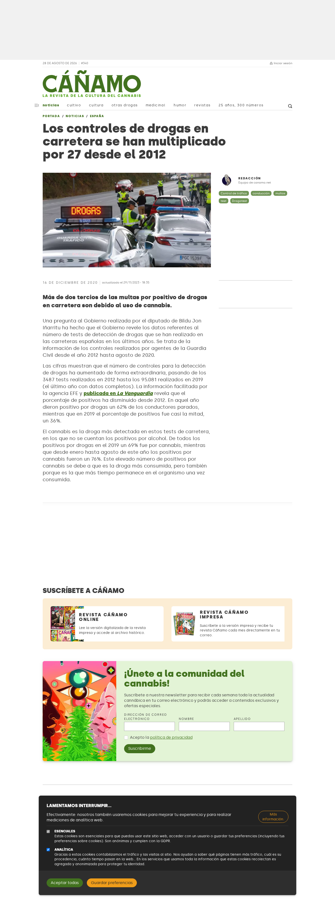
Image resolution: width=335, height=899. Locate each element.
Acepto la (161, 737)
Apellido (242, 719)
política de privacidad (171, 737)
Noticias (51, 105)
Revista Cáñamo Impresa (224, 615)
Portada (51, 116)
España (97, 116)
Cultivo (74, 105)
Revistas (202, 105)
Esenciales (64, 831)
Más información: (273, 816)
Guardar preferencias (112, 882)
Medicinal (156, 105)
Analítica (63, 850)
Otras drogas (125, 105)
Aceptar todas (65, 882)
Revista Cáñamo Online (103, 617)
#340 (84, 63)
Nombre (186, 719)
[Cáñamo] (92, 86)
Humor (180, 105)
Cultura (96, 105)
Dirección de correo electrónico (145, 717)
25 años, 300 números (241, 105)
